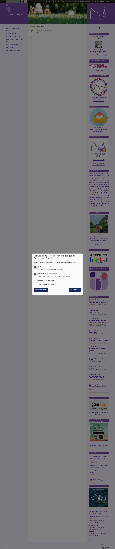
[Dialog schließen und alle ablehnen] (81, 254)
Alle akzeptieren (74, 289)
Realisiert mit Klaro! (76, 293)
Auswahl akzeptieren (41, 289)
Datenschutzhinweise (67, 262)
